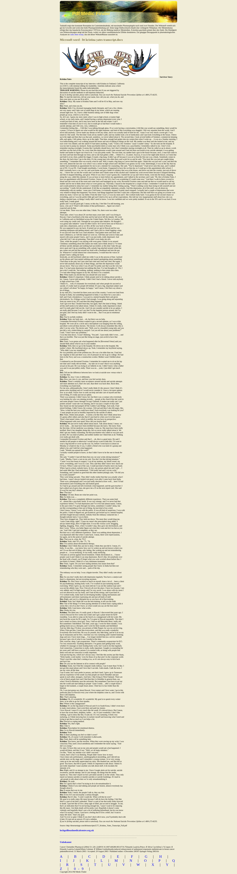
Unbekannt (65, 842)
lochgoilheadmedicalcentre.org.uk (77, 830)
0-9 (80, 869)
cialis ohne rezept (76, 34)
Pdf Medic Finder (91, 13)
